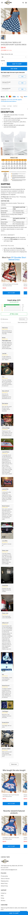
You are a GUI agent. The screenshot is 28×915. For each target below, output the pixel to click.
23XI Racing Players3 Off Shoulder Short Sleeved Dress (10, 285)
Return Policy (4, 883)
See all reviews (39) (14, 302)
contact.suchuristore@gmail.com (9, 869)
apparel (20, 99)
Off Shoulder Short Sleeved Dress (17, 258)
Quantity (3, 60)
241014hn (14, 99)
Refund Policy (4, 886)
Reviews (3, 900)
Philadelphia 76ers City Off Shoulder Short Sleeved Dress (11, 795)
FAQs (2, 895)
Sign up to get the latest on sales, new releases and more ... (14, 908)
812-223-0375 (4, 867)
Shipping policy (5, 881)
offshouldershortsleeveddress (8, 101)
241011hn (9, 99)
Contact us (3, 893)
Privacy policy (4, 876)
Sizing (2, 898)
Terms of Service (5, 878)
